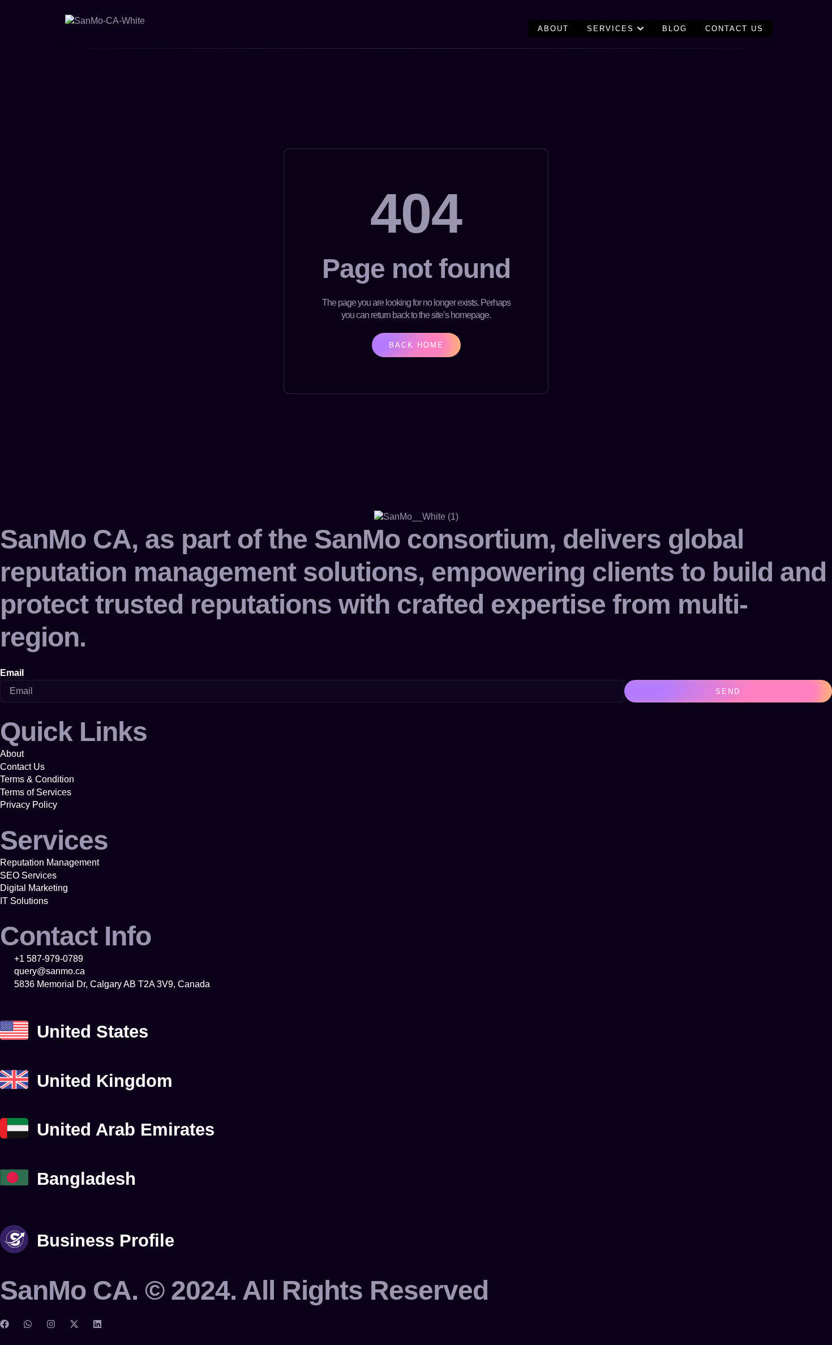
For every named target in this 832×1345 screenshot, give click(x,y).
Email (12, 673)
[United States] (14, 1030)
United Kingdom (105, 1081)
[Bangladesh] (14, 1177)
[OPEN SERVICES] (640, 28)
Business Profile (105, 1240)
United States (92, 1032)
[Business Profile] (14, 1239)
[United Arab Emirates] (14, 1128)
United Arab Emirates (126, 1130)
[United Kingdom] (14, 1079)
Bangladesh (86, 1179)
